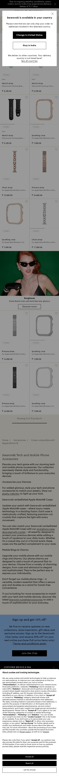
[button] (52, 14)
